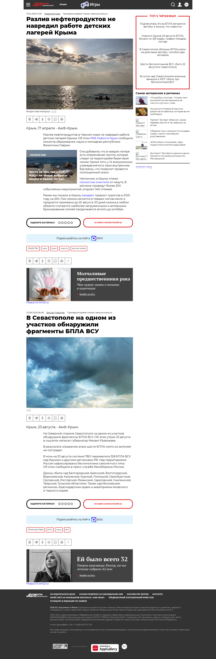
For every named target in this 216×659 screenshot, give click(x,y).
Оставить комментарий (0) (108, 223)
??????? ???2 (144, 167)
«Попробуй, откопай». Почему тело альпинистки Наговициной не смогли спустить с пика (168, 100)
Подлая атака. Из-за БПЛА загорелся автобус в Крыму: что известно (162, 25)
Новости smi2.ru (37, 302)
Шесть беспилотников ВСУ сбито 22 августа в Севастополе (162, 66)
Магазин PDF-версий (137, 594)
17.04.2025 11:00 (34, 13)
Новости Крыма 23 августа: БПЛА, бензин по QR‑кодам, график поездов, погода (162, 39)
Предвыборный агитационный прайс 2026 (131, 598)
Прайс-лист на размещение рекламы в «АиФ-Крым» (77, 598)
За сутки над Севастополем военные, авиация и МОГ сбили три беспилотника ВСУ (163, 79)
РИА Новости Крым (104, 138)
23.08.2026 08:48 (35, 312)
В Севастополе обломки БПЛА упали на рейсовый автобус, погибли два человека (163, 52)
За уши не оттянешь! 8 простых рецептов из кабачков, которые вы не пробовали (170, 111)
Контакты (157, 594)
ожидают (88, 195)
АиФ (54, 111)
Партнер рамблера (79, 646)
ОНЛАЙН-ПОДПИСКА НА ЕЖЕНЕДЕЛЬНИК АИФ (101, 594)
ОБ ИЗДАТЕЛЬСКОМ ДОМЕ (62, 594)
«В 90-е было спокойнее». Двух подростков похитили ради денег (168, 143)
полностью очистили (95, 182)
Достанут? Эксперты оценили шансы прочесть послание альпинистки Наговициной (169, 156)
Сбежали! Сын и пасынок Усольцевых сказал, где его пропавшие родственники (170, 134)
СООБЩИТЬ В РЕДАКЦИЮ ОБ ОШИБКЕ (68, 601)
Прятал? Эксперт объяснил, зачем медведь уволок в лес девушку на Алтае (168, 123)
